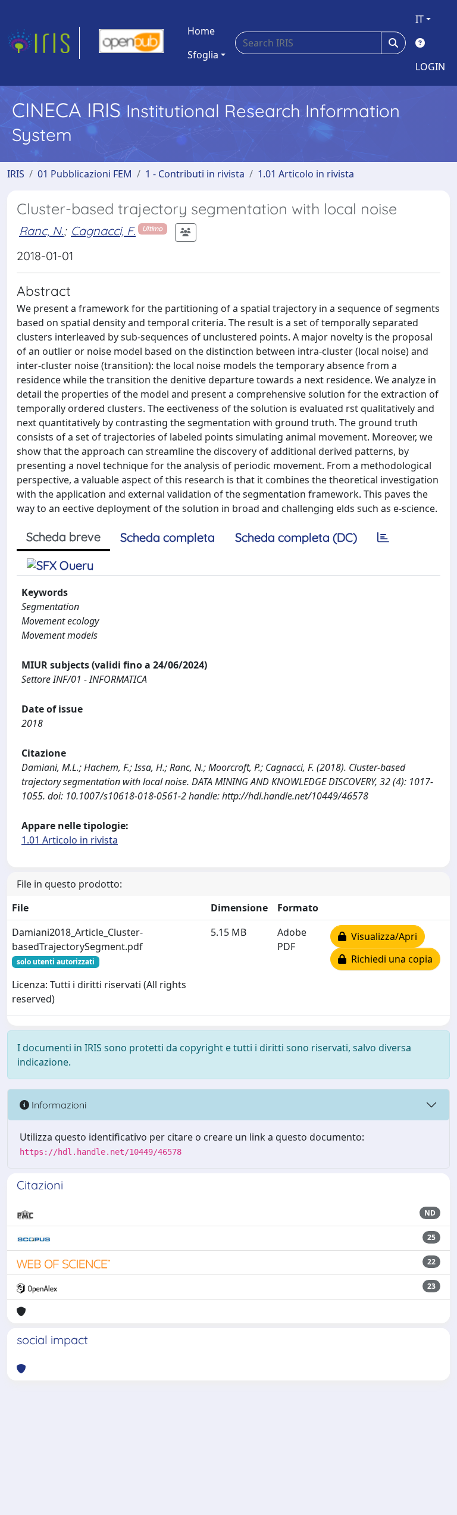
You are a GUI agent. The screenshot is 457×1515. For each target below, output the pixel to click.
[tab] (383, 537)
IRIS (15, 173)
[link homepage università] (131, 43)
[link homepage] (43, 43)
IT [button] (419, 19)
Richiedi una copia (389, 959)
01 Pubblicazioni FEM (84, 173)
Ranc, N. (41, 230)
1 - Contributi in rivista (195, 173)
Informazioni (57, 1105)
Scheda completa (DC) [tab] (296, 537)
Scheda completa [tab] (167, 537)
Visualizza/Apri (381, 936)
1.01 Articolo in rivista (306, 173)
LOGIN (430, 66)
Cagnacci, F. (103, 230)
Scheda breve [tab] (63, 536)
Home (201, 31)
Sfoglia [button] (202, 54)
